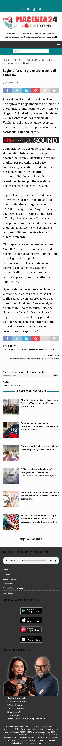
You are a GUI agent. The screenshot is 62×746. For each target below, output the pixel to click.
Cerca (55, 376)
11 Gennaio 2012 (12, 82)
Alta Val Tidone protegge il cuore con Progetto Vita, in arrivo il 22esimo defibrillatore (39, 403)
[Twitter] (28, 9)
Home (5, 569)
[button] (58, 3)
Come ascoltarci (9, 579)
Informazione (8, 583)
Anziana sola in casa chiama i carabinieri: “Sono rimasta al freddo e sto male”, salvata (39, 426)
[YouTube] (33, 9)
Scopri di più (13, 715)
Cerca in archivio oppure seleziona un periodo (23, 372)
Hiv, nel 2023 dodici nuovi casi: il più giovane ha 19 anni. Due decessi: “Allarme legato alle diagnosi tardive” (39, 518)
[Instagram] (39, 9)
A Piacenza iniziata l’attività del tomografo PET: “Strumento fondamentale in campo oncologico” (38, 472)
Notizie (18, 60)
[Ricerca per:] (31, 51)
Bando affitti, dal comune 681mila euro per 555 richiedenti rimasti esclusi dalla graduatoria (40, 495)
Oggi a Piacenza (31, 539)
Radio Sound (8, 593)
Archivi (6, 381)
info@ (18, 711)
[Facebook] (22, 9)
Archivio (6, 574)
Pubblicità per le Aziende (13, 588)
